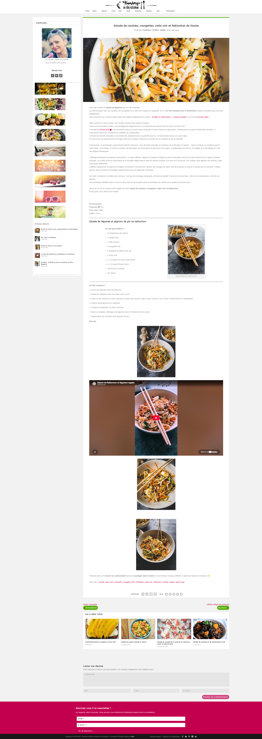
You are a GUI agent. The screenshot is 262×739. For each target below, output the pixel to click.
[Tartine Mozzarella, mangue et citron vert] (102, 629)
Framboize (146, 30)
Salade (163, 30)
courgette (127, 582)
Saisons (104, 11)
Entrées (155, 30)
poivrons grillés (180, 117)
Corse (113, 11)
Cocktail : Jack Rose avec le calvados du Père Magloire (57, 263)
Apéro (94, 11)
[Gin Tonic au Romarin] (37, 238)
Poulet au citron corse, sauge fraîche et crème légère (59, 229)
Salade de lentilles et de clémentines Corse (209, 642)
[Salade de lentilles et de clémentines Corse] (210, 629)
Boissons (138, 11)
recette (165, 582)
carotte (101, 582)
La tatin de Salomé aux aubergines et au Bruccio (58, 254)
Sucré (128, 11)
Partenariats (170, 11)
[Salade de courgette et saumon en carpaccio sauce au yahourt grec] (174, 629)
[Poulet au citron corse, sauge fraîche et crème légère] (37, 230)
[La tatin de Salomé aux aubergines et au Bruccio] (37, 255)
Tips (132, 736)
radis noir (148, 582)
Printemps (140, 582)
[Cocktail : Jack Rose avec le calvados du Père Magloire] (37, 263)
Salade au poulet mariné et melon (133, 642)
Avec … (159, 11)
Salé (120, 11)
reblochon (157, 582)
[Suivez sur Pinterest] (56, 75)
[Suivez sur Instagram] (60, 75)
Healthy (149, 11)
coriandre (118, 582)
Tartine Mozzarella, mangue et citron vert (100, 642)
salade (171, 582)
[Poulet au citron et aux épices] (37, 247)
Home (87, 11)
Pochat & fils (104, 130)
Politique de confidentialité (171, 736)
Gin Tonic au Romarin (48, 237)
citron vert (109, 582)
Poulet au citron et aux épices (51, 246)
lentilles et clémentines (161, 117)
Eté (133, 582)
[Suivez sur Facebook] (52, 75)
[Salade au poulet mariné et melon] (138, 629)
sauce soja (180, 582)
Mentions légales (155, 736)
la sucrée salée (202, 117)
